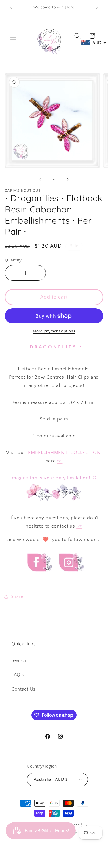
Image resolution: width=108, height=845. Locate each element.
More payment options (54, 331)
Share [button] (17, 596)
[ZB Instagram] (70, 577)
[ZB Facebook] (38, 577)
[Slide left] (40, 179)
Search (19, 660)
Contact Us (23, 689)
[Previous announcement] (11, 7)
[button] (13, 39)
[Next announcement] (96, 7)
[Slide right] (67, 179)
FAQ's (18, 674)
